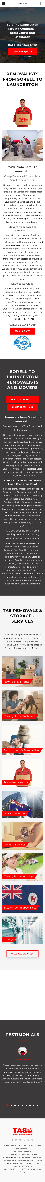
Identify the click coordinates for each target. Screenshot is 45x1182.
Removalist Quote (22, 399)
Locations (22, 3)
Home (16, 56)
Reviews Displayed (22, 1151)
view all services (22, 954)
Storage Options (23, 407)
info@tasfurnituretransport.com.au (25, 1163)
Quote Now (22, 331)
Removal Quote (22, 52)
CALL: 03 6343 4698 (22, 45)
